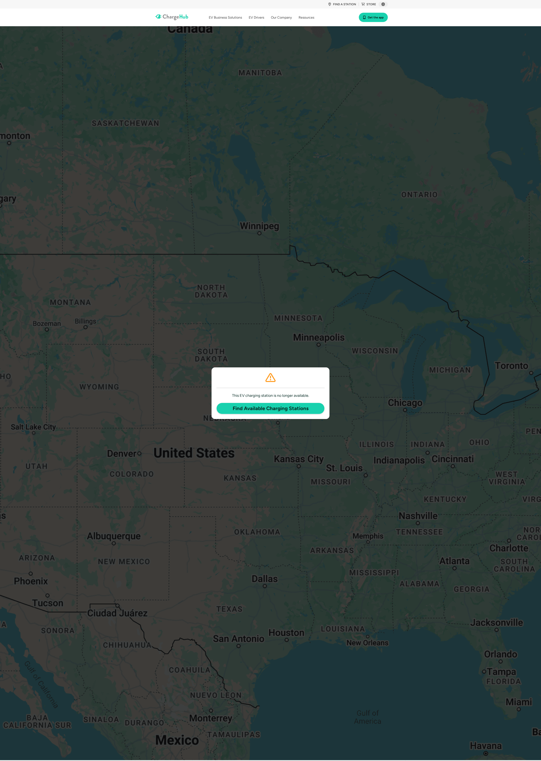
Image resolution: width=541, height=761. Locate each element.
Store (371, 4)
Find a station (344, 4)
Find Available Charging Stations (271, 408)
